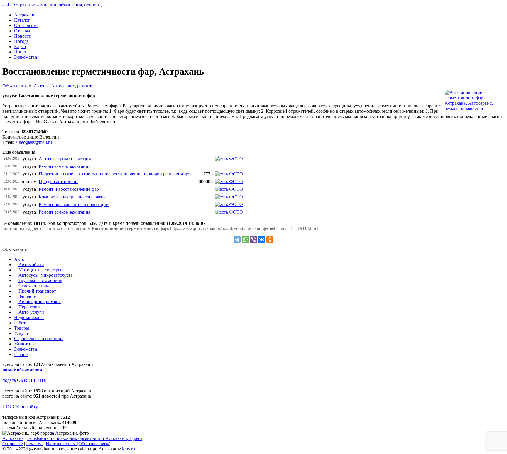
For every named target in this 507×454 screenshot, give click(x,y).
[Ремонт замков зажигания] (229, 212)
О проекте (12, 443)
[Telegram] (237, 239)
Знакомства (25, 349)
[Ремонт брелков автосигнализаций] (229, 204)
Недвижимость (29, 317)
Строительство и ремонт (38, 338)
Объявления (14, 85)
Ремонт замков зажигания (64, 166)
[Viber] (253, 239)
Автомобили (31, 264)
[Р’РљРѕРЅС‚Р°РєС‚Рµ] (261, 239)
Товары (21, 327)
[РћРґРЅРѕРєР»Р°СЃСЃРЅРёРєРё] (269, 239)
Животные (25, 343)
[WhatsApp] (245, 239)
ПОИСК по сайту (20, 406)
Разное (21, 354)
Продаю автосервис (58, 181)
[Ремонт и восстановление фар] (229, 189)
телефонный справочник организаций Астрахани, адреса (84, 438)
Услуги (21, 333)
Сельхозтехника (34, 285)
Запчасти (27, 296)
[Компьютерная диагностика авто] (229, 196)
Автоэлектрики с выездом (65, 158)
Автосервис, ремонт (71, 85)
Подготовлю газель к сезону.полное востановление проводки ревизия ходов (115, 173)
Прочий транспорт (37, 290)
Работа (21, 322)
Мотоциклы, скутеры (39, 269)
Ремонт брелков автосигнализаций (74, 204)
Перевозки (29, 306)
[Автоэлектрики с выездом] (229, 158)
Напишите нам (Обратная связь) (78, 443)
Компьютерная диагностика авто (72, 196)
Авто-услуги (31, 312)
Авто (39, 85)
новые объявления (22, 369)
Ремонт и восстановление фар (69, 189)
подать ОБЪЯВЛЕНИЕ (25, 380)
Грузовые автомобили (40, 280)
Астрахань (12, 438)
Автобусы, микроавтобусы (45, 275)
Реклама (34, 443)
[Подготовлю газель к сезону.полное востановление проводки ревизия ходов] (229, 173)
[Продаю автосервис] (229, 181)
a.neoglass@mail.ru (34, 142)
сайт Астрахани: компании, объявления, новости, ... (54, 4)
